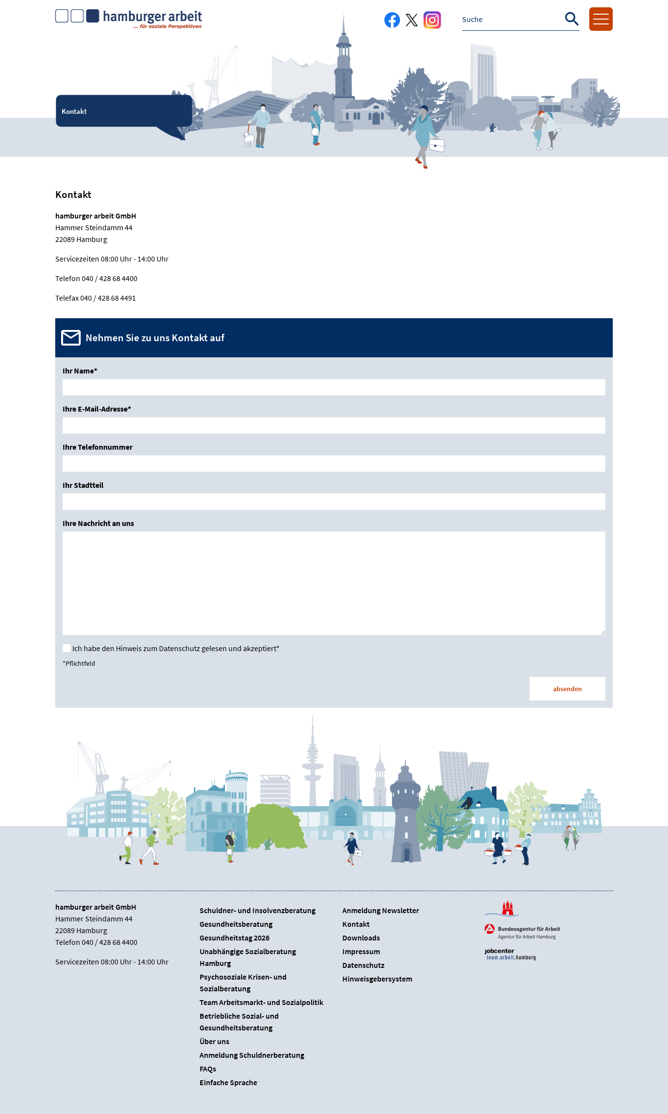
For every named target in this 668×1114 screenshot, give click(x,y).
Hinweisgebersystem (377, 978)
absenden (567, 688)
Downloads (361, 937)
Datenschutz (363, 965)
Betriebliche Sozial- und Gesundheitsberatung (239, 1021)
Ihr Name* (80, 370)
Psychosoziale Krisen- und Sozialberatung (243, 982)
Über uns (214, 1041)
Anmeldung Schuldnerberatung (252, 1055)
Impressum (361, 951)
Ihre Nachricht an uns (98, 523)
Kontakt (356, 924)
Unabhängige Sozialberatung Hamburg (248, 957)
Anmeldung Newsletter (380, 910)
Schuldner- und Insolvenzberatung (257, 910)
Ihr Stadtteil (83, 485)
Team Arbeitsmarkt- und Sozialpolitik (261, 1002)
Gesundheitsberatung (236, 924)
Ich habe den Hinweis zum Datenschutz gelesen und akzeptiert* (176, 648)
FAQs (208, 1068)
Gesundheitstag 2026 (234, 937)
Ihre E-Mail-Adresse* (97, 409)
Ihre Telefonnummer (98, 447)
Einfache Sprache (228, 1082)
